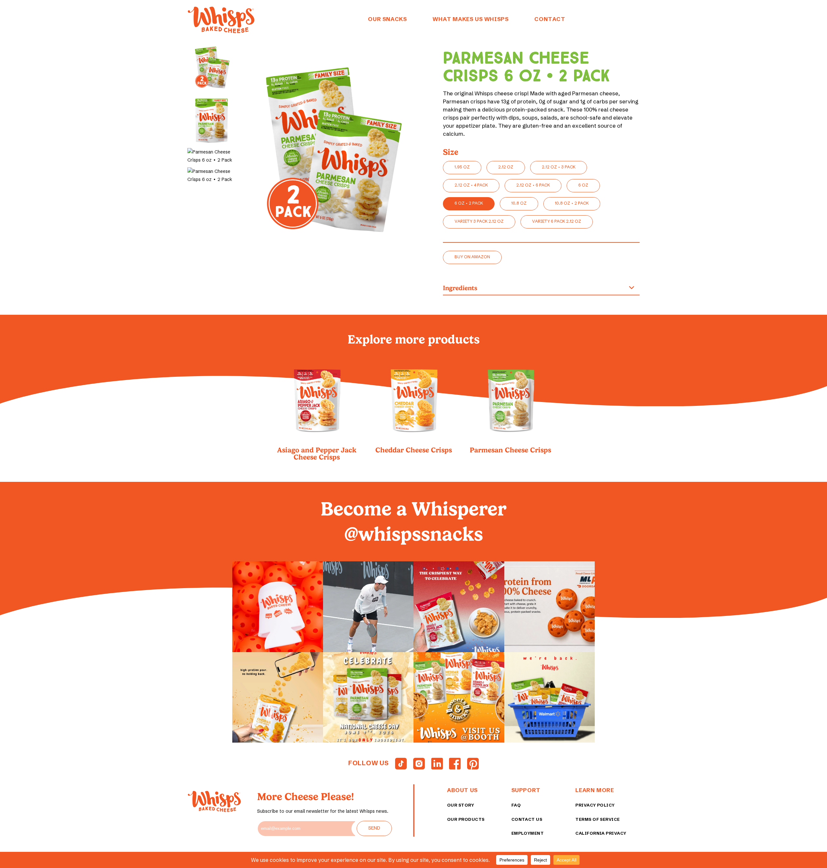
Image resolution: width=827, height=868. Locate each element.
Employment (527, 833)
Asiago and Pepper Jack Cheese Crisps (316, 453)
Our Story (460, 805)
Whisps (221, 19)
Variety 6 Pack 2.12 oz (556, 221)
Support (525, 790)
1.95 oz (462, 166)
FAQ (516, 805)
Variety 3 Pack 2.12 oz (479, 221)
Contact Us (526, 819)
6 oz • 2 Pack (469, 203)
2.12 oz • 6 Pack (533, 184)
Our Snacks (387, 19)
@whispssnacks (413, 534)
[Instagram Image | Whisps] (277, 606)
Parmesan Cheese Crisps (510, 449)
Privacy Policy (594, 805)
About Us (462, 790)
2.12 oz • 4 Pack (471, 184)
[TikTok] (401, 763)
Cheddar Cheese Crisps (413, 449)
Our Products (466, 819)
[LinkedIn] (437, 763)
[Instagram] (419, 763)
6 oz (583, 184)
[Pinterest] (473, 763)
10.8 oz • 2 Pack (572, 203)
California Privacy (600, 833)
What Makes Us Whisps (470, 19)
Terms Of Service (597, 819)
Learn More (594, 790)
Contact (549, 19)
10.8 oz (519, 203)
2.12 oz (505, 166)
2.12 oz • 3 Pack (558, 166)
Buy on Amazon (472, 256)
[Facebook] (455, 763)
